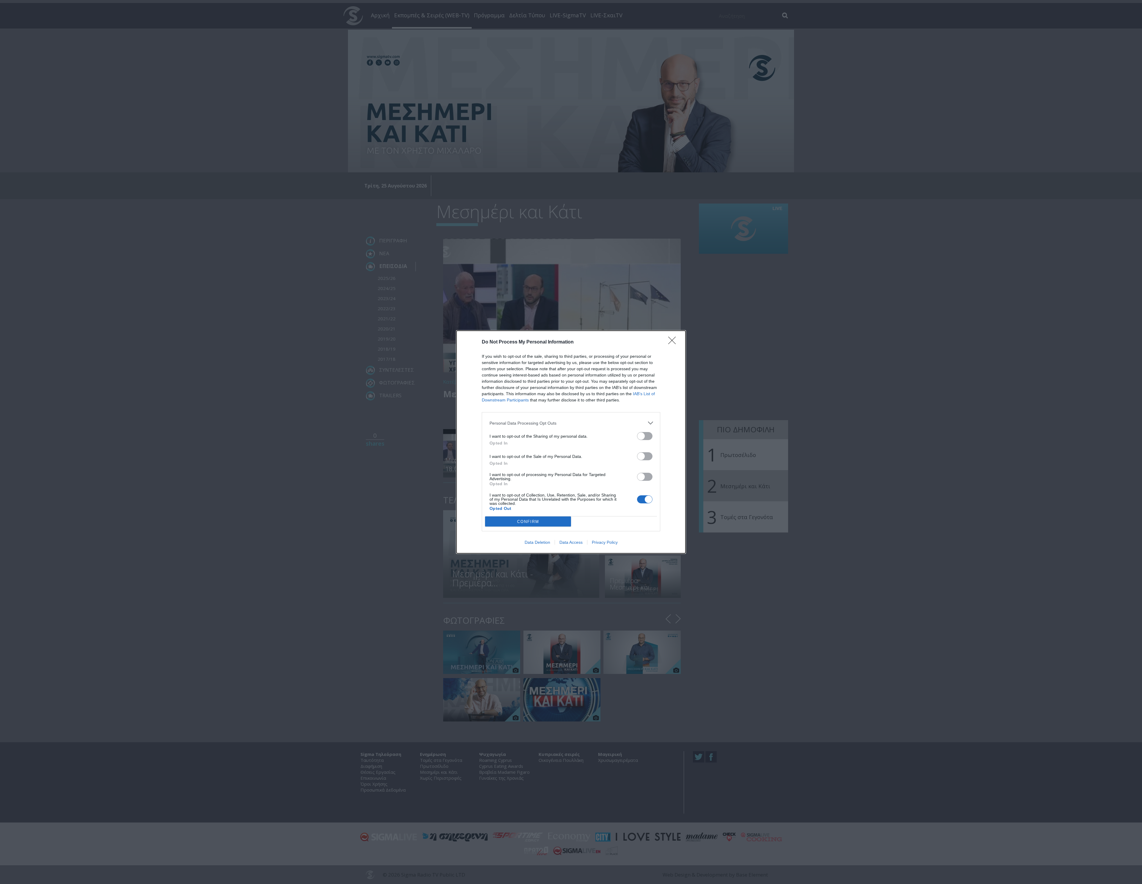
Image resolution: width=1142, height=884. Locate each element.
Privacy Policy (605, 542)
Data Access (571, 542)
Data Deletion (537, 542)
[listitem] (571, 423)
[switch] (644, 436)
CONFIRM (528, 521)
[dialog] (571, 442)
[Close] (674, 342)
